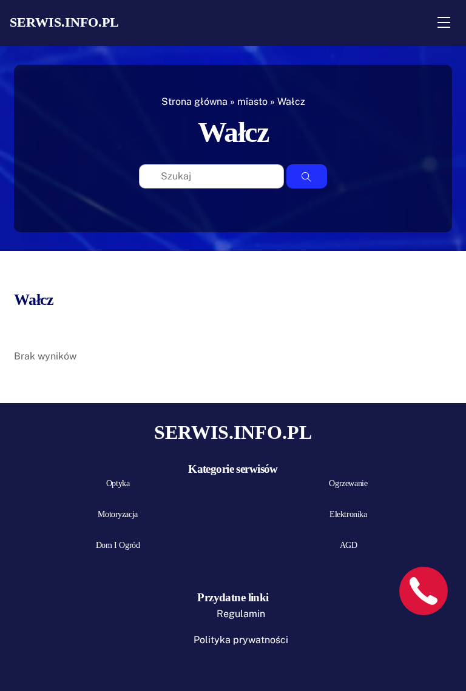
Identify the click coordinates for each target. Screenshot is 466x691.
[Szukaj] (306, 176)
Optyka (117, 483)
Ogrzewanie (348, 483)
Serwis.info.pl (64, 22)
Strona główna (194, 101)
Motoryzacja (117, 514)
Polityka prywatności (241, 640)
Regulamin (241, 613)
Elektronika (347, 514)
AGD (348, 545)
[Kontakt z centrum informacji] (423, 591)
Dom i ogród (118, 545)
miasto (252, 101)
